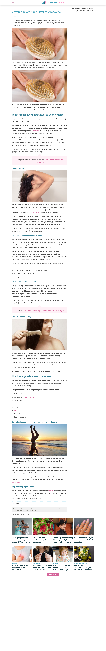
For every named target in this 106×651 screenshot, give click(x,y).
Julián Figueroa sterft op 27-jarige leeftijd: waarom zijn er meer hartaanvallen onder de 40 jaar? (63, 540)
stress (51, 491)
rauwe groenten (28, 397)
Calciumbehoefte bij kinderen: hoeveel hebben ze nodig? (61, 568)
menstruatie (16, 482)
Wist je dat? (36, 563)
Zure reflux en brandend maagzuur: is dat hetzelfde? (22, 568)
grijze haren (35, 212)
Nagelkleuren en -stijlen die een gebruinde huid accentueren (83, 540)
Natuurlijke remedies (17, 8)
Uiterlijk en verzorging (19, 536)
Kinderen (56, 563)
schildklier (35, 131)
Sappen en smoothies (80, 563)
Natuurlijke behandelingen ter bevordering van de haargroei (44, 311)
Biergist (16, 410)
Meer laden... (53, 574)
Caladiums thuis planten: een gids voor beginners (42, 540)
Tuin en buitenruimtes (39, 536)
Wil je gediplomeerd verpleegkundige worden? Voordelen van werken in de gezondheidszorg (21, 540)
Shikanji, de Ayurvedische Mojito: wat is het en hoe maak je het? (83, 568)
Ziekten (55, 536)
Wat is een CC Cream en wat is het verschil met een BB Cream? (42, 568)
